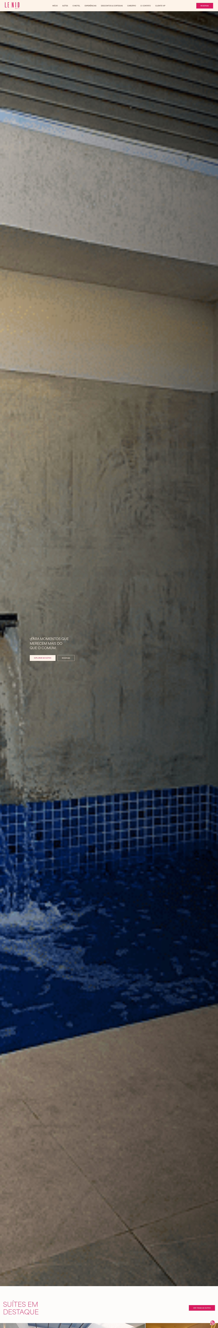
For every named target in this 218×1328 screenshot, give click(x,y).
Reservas (205, 6)
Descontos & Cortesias (112, 6)
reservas (66, 658)
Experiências (90, 6)
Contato (147, 6)
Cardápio (131, 6)
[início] (12, 6)
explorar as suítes (42, 658)
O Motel (76, 6)
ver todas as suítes (202, 1308)
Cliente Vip (160, 6)
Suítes (65, 6)
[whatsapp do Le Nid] (212, 1322)
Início (55, 6)
